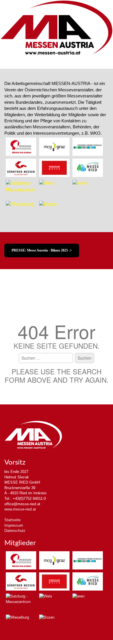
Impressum (13, 525)
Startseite (12, 520)
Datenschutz (14, 530)
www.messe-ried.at (20, 509)
